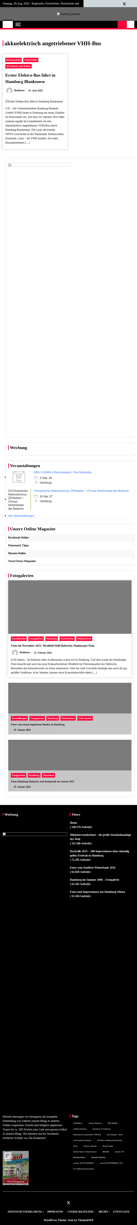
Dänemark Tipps (18, 545)
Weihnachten (84, 638)
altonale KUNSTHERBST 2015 (111, 1163)
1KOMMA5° (78, 1123)
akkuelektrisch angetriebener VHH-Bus (87, 1134)
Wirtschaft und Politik (18, 66)
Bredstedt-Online (18, 537)
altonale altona (79, 1157)
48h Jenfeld (112, 1123)
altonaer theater (107, 1146)
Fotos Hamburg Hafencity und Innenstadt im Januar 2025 (42, 781)
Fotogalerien (36, 638)
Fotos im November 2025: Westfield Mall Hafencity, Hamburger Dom (52, 645)
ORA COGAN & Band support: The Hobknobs (63, 472)
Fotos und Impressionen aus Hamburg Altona (97, 891)
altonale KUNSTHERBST (83, 1163)
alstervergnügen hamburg (82, 1140)
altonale (106, 1151)
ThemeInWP (85, 1220)
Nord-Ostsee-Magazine (22, 561)
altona (75, 1146)
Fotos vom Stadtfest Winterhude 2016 (92, 867)
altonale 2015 (120, 1151)
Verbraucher (85, 718)
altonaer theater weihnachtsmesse (85, 1151)
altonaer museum (90, 1146)
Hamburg (51, 638)
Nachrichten (30, 59)
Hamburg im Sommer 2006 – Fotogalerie (94, 879)
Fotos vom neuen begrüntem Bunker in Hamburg (38, 724)
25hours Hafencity (95, 1123)
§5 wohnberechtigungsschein (83, 1168)
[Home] (8, 24)
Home (73, 822)
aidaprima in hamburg (101, 1128)
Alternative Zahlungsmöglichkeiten (109, 1140)
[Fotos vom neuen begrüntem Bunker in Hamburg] (69, 708)
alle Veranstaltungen (21, 516)
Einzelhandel (19, 638)
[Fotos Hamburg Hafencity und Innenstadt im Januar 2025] (69, 765)
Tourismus (48, 775)
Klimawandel (13, 59)
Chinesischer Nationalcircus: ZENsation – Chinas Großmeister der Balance (81, 491)
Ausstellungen (19, 718)
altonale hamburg (98, 1157)
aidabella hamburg (79, 1129)
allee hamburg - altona (115, 1134)
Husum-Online (17, 553)
